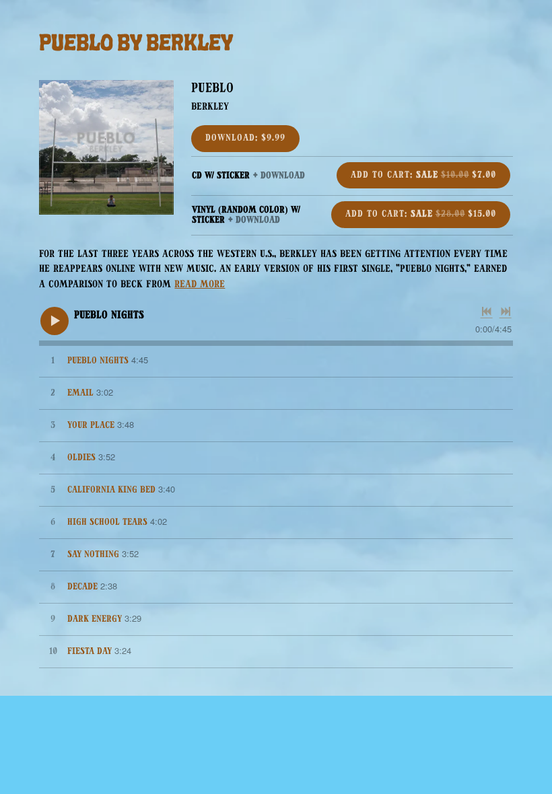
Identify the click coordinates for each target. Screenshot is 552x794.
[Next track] (505, 311)
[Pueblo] (106, 147)
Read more (199, 285)
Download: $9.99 (245, 138)
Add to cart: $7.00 (423, 175)
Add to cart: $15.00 (420, 214)
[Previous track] (487, 311)
